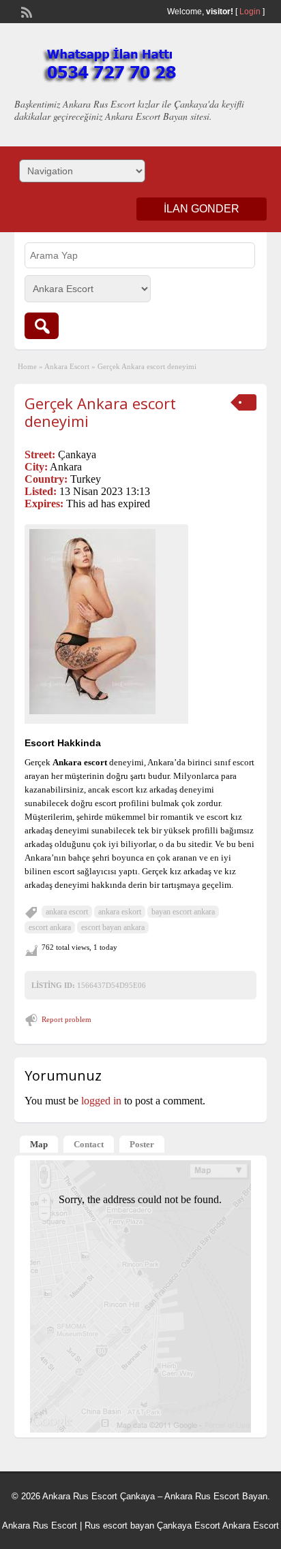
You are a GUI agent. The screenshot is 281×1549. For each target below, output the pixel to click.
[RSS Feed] (25, 10)
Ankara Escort (66, 366)
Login (250, 11)
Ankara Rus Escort (39, 1525)
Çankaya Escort (188, 1525)
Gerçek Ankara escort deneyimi (100, 412)
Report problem (66, 1019)
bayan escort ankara (183, 911)
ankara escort (67, 911)
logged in (101, 1100)
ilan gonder (201, 208)
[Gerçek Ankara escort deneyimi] (106, 621)
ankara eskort (119, 911)
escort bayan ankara (113, 927)
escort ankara (50, 927)
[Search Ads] (42, 326)
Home (27, 366)
